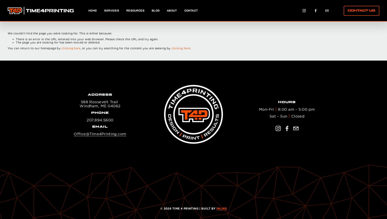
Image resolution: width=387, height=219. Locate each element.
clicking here (70, 48)
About (172, 10)
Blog (156, 10)
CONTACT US (361, 10)
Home (92, 10)
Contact (191, 10)
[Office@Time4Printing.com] (327, 11)
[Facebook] (316, 11)
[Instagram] (304, 11)
